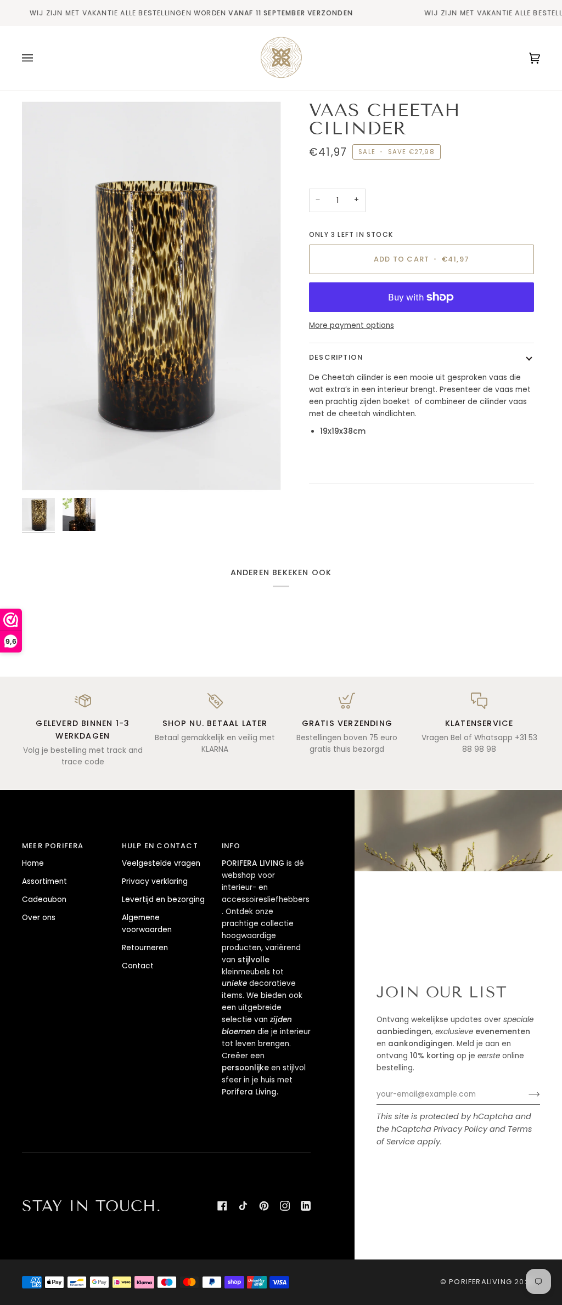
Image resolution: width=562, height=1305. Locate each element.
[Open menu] (38, 58)
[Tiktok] (243, 1206)
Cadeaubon (44, 899)
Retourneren (145, 948)
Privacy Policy (460, 1129)
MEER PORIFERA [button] (53, 846)
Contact (138, 966)
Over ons (38, 917)
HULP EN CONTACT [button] (160, 846)
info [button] (231, 846)
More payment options (351, 325)
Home (33, 863)
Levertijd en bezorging (163, 899)
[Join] (525, 1094)
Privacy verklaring (155, 881)
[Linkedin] (306, 1206)
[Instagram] (285, 1206)
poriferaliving (480, 1281)
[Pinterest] (264, 1206)
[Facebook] (222, 1206)
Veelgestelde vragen (161, 863)
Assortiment (44, 881)
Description (336, 357)
